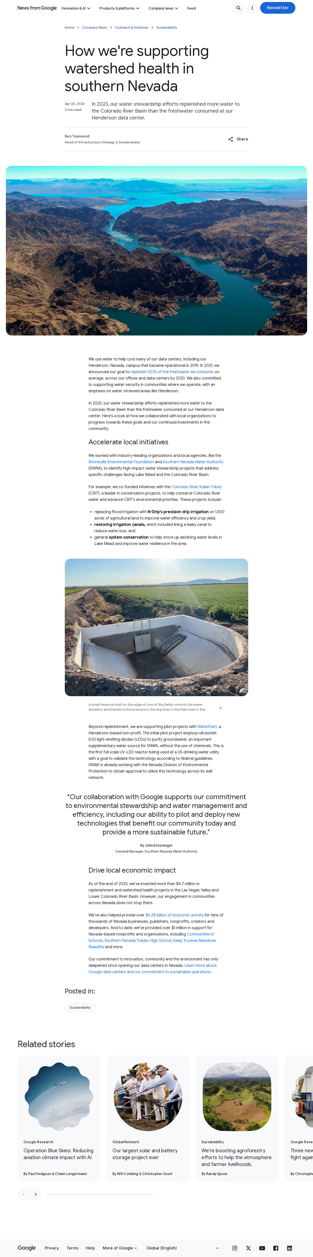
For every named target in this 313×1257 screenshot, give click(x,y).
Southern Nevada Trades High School (138, 940)
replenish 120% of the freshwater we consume (172, 371)
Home (69, 27)
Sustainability (166, 27)
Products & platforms (117, 8)
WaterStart (207, 726)
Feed (191, 8)
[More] (220, 708)
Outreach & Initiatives (131, 27)
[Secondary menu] (252, 8)
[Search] (239, 8)
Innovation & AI (74, 8)
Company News (94, 27)
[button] (277, 8)
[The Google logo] (27, 1248)
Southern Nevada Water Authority (193, 462)
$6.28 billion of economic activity (174, 915)
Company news (161, 8)
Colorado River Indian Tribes (196, 486)
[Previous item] (23, 1194)
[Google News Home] (37, 8)
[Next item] (36, 1194)
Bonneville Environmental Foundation (121, 462)
